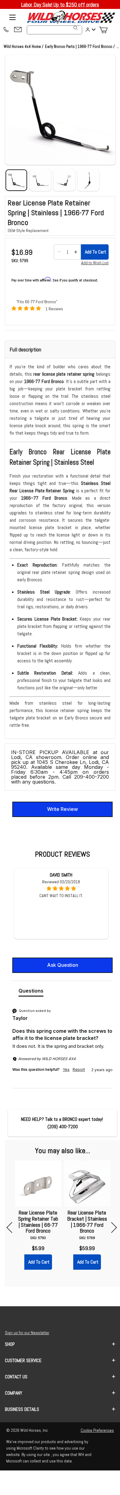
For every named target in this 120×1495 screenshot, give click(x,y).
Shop (10, 1344)
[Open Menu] (12, 17)
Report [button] (79, 1069)
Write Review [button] (62, 809)
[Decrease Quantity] (59, 252)
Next (111, 1227)
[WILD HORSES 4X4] (71, 17)
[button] (60, 110)
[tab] (30, 992)
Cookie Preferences (97, 1430)
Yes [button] (66, 1069)
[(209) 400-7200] (6, 30)
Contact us (16, 1376)
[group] (62, 1047)
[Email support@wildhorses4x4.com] (17, 30)
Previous (11, 1227)
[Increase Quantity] (76, 252)
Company (13, 1393)
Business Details (22, 1409)
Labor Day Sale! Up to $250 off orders (60, 4)
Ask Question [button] (62, 965)
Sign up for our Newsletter (27, 1332)
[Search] (76, 28)
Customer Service (23, 1360)
